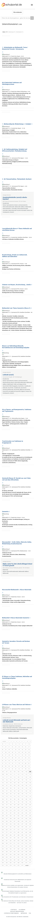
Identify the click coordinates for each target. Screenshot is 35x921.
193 (22, 802)
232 (18, 815)
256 (18, 824)
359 (14, 860)
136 (18, 782)
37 (2, 752)
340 (3, 854)
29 (5, 749)
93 (9, 769)
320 (18, 846)
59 (15, 757)
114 (26, 774)
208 (18, 807)
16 (22, 744)
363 (30, 860)
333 (7, 851)
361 (22, 860)
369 (22, 862)
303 (14, 840)
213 (7, 810)
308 (3, 843)
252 (3, 824)
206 (10, 807)
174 (10, 796)
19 (2, 746)
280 (18, 832)
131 (30, 780)
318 (10, 846)
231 (14, 815)
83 (5, 766)
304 (18, 840)
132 (3, 782)
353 (22, 857)
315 (30, 843)
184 (18, 799)
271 (14, 829)
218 (26, 810)
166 (10, 793)
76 (12, 763)
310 (10, 843)
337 (22, 851)
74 (5, 763)
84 (9, 766)
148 (3, 788)
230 (10, 815)
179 (30, 796)
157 (7, 791)
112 (18, 774)
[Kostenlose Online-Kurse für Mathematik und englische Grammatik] (17, 878)
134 (10, 782)
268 (3, 829)
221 (7, 813)
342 (10, 854)
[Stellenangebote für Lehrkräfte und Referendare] (17, 872)
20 (5, 746)
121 (22, 777)
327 (14, 848)
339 (30, 851)
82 (2, 766)
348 (3, 857)
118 (10, 777)
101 (7, 771)
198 (10, 804)
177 (22, 796)
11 (5, 744)
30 (9, 749)
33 (19, 749)
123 (30, 777)
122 (26, 777)
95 (15, 769)
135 (14, 782)
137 (22, 782)
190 (10, 802)
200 (18, 804)
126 (10, 780)
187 (30, 799)
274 (26, 829)
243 (30, 818)
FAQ (30, 913)
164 (3, 793)
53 (25, 755)
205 (7, 807)
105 (22, 771)
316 (3, 846)
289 (22, 835)
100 (3, 771)
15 (19, 744)
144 (18, 785)
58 (12, 757)
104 (18, 771)
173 (7, 796)
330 (26, 848)
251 (30, 821)
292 (3, 837)
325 (7, 848)
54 (29, 755)
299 (30, 837)
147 (30, 785)
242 (26, 818)
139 (30, 782)
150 (10, 788)
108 (3, 774)
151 (14, 788)
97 (22, 769)
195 (30, 802)
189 (7, 802)
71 (25, 760)
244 (3, 821)
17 (25, 744)
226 (26, 813)
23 (15, 746)
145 (22, 785)
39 (9, 752)
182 (10, 799)
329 (22, 848)
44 (25, 752)
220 (3, 813)
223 (14, 813)
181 (7, 799)
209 (22, 807)
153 (22, 788)
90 (29, 766)
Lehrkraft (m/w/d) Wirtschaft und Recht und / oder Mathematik (16, 721)
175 (14, 796)
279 (14, 832)
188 (3, 802)
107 (30, 771)
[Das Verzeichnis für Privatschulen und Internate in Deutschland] (17, 895)
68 (15, 760)
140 (3, 785)
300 (3, 840)
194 (26, 802)
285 (7, 835)
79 (22, 763)
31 (12, 749)
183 (14, 799)
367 (14, 862)
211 (30, 807)
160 (18, 791)
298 (26, 837)
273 (22, 829)
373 (7, 865)
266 (26, 826)
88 (22, 766)
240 (18, 818)
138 (26, 782)
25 (22, 746)
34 (22, 749)
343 (14, 854)
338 (26, 851)
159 (14, 791)
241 (22, 818)
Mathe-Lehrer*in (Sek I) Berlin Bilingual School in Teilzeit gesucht (17, 564)
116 (3, 777)
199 (14, 804)
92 (5, 769)
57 (9, 757)
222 (10, 813)
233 (22, 815)
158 (10, 791)
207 (14, 807)
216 (18, 810)
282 (26, 832)
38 (5, 752)
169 (22, 793)
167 (14, 793)
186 (26, 799)
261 (7, 826)
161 (22, 791)
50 (15, 755)
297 (22, 837)
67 (12, 760)
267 (30, 826)
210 (26, 807)
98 (25, 769)
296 (18, 837)
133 (7, 782)
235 (30, 815)
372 (3, 865)
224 (18, 813)
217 (22, 810)
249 (22, 821)
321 (22, 846)
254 (10, 824)
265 (22, 826)
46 (2, 755)
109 (7, 774)
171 (30, 793)
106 (26, 771)
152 (18, 788)
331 (30, 848)
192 (18, 802)
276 (3, 832)
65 (5, 760)
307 (30, 840)
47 (5, 755)
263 (14, 826)
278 (10, 832)
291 (30, 835)
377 (22, 865)
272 (18, 829)
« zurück (4, 741)
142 (10, 785)
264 (18, 826)
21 (9, 746)
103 (14, 771)
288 (18, 835)
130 (26, 780)
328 (18, 848)
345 (22, 854)
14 (15, 744)
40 (12, 752)
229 (7, 815)
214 (10, 810)
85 (12, 766)
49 (12, 755)
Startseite (14, 909)
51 (19, 755)
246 (10, 821)
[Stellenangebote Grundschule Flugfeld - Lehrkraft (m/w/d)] (25, 394)
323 (30, 846)
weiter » (27, 865)
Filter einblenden (17, 12)
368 (18, 862)
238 (10, 818)
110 (10, 774)
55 (2, 757)
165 (7, 793)
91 (2, 769)
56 (5, 757)
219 (30, 810)
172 (3, 796)
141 (7, 785)
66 (9, 760)
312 (18, 843)
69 (19, 760)
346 (26, 854)
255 (14, 824)
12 (9, 744)
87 (19, 766)
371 (30, 862)
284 (3, 835)
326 (10, 848)
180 (3, 799)
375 (14, 865)
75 (9, 763)
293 (7, 837)
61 (22, 757)
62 (25, 757)
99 (29, 769)
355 (30, 857)
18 (29, 744)
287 (14, 835)
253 (7, 824)
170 (26, 793)
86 (15, 766)
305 (22, 840)
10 (2, 744)
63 (29, 757)
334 (10, 851)
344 (18, 854)
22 (12, 746)
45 (29, 752)
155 (30, 788)
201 (22, 804)
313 (22, 843)
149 (7, 788)
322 (26, 846)
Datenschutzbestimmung (11, 913)
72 (29, 760)
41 (15, 752)
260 (3, 826)
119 (14, 777)
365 (7, 862)
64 (2, 760)
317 (7, 846)
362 (26, 860)
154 (26, 788)
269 (7, 829)
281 (22, 832)
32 (15, 749)
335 (14, 851)
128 (18, 780)
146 (26, 785)
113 (22, 774)
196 (3, 804)
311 (14, 843)
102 (10, 771)
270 (10, 829)
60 (19, 757)
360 (18, 860)
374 (10, 865)
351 (14, 857)
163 (30, 791)
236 (3, 818)
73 (2, 763)
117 (7, 777)
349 (7, 857)
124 (3, 780)
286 (10, 835)
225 (22, 813)
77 (15, 763)
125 (7, 780)
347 (30, 854)
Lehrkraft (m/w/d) (8, 375)
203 (30, 804)
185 (22, 799)
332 (3, 851)
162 (26, 791)
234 (26, 815)
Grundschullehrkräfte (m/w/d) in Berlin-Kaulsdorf (15, 198)
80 (25, 763)
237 (7, 818)
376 (18, 865)
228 (3, 815)
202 (26, 804)
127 (14, 780)
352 (18, 857)
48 (9, 755)
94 (12, 769)
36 (29, 749)
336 (18, 851)
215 (14, 810)
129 (22, 780)
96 (19, 769)
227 (30, 813)
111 (14, 774)
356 (3, 860)
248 (18, 821)
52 (22, 755)
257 (22, 824)
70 (22, 760)
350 (10, 857)
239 (14, 818)
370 (26, 862)
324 (3, 848)
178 (26, 796)
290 (26, 835)
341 (7, 854)
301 (7, 840)
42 (19, 752)
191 (14, 802)
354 (26, 857)
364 (3, 862)
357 (7, 860)
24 (19, 746)
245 (7, 821)
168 (18, 793)
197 (7, 804)
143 (14, 785)
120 (18, 777)
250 (26, 821)
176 (18, 796)
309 (7, 843)
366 (10, 862)
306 (26, 840)
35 (25, 749)
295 (14, 837)
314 (26, 843)
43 (22, 752)
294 (10, 837)
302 (10, 840)
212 (3, 810)
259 (30, 824)
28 (2, 749)
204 (3, 807)
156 (3, 791)
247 (14, 821)
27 (29, 746)
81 (29, 763)
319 (14, 846)
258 (26, 824)
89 (25, 766)
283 (30, 832)
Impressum (24, 913)
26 (25, 746)
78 (19, 763)
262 (10, 826)
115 (30, 774)
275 (30, 829)
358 (10, 860)
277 (7, 832)
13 (12, 744)
